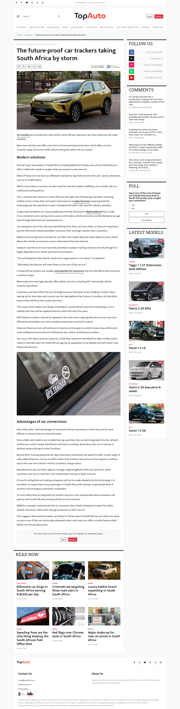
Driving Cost (107, 27)
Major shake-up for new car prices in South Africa (104, 636)
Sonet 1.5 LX (137, 348)
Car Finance (77, 27)
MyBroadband (94, 212)
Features (21, 27)
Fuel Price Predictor (127, 27)
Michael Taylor (50, 44)
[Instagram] (32, 2)
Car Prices (91, 27)
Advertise (158, 27)
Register (159, 16)
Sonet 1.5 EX (137, 430)
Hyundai (133, 305)
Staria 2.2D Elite (140, 308)
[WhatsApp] (37, 2)
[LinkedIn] (42, 2)
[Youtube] (26, 2)
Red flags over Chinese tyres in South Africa (68, 634)
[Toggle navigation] (18, 16)
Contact (145, 27)
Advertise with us (25, 684)
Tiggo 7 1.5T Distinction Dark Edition (145, 267)
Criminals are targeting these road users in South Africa (68, 590)
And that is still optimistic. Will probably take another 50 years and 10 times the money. (146, 117)
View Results (147, 220)
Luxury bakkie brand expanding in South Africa (102, 590)
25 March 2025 (34, 44)
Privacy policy (23, 688)
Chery (132, 261)
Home (19, 35)
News (65, 27)
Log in (150, 16)
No (133, 208)
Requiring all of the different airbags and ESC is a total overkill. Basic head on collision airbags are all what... (145, 147)
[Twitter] (21, 2)
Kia (130, 344)
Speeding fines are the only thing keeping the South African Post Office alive (32, 638)
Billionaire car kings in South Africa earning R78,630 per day (32, 590)
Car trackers (23, 135)
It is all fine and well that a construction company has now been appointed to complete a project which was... (146, 100)
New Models (53, 27)
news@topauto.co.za (26, 680)
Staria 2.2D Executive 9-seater (145, 389)
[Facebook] (16, 2)
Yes (133, 205)
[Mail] (40, 67)
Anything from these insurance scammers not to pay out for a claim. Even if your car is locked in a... (145, 132)
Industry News (37, 27)
